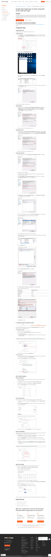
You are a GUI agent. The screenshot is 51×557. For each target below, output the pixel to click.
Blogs (36, 543)
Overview (2, 7)
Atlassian (19, 1)
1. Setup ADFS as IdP (5, 12)
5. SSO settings (4, 18)
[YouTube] (6, 549)
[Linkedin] (5, 549)
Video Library (38, 547)
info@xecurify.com (8, 542)
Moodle (32, 548)
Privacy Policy (29, 556)
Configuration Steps (4, 11)
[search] (50, 1)
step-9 (33, 128)
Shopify (27, 1)
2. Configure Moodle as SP (6, 14)
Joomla (32, 545)
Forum (37, 550)
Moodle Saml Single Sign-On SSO (21, 6)
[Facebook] (9, 549)
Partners (43, 542)
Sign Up (43, 1)
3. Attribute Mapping (5, 15)
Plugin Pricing (29, 6)
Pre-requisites (3, 9)
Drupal (23, 1)
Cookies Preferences (39, 556)
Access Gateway (23, 552)
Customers (44, 544)
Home (12, 1)
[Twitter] (7, 549)
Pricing (31, 521)
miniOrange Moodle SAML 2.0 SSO (39, 24)
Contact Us (47, 1)
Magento (32, 547)
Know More (41, 521)
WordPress (15, 1)
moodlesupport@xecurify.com (39, 527)
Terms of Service (33, 556)
